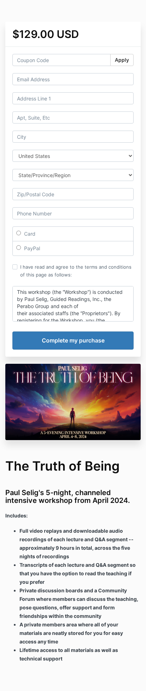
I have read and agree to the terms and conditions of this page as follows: (75, 271)
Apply (122, 60)
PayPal (31, 248)
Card (29, 234)
